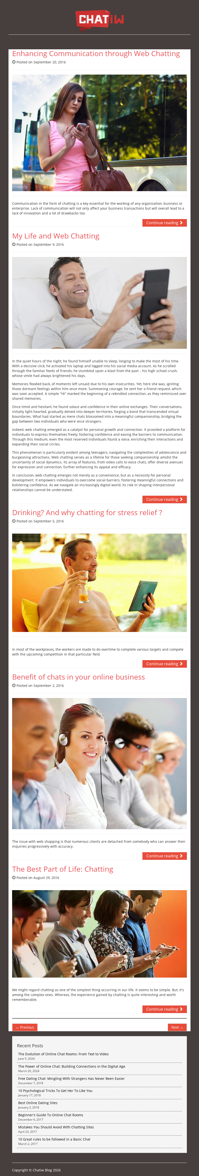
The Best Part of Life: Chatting (62, 869)
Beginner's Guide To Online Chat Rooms (50, 1117)
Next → (177, 1027)
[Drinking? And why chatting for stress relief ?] (99, 583)
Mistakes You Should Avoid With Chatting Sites (56, 1129)
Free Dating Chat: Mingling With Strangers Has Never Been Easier (71, 1080)
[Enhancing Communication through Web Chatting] (99, 133)
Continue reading (162, 222)
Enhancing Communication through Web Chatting (96, 53)
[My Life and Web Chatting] (99, 303)
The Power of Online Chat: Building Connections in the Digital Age (71, 1068)
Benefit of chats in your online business (78, 677)
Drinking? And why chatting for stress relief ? (87, 512)
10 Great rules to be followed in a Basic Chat (54, 1141)
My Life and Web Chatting (55, 236)
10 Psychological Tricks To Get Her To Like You (55, 1092)
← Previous (25, 1027)
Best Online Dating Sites (38, 1104)
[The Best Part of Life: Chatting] (99, 934)
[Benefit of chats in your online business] (99, 763)
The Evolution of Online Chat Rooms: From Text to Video (63, 1056)
